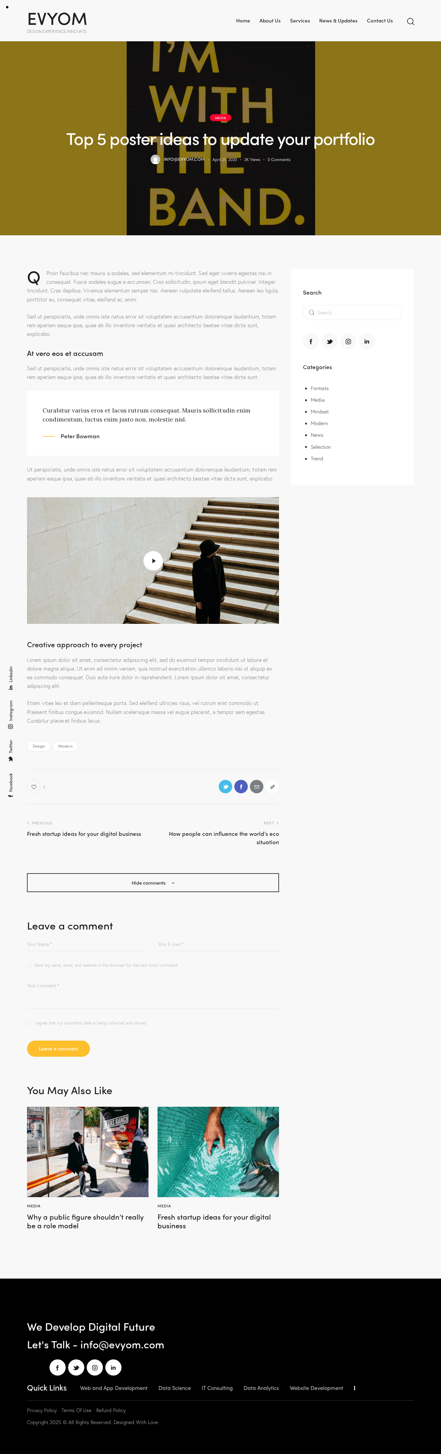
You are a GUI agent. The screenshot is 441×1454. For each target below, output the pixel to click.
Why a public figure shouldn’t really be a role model (85, 1221)
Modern (65, 746)
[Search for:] (352, 312)
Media (220, 117)
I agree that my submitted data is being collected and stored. (90, 1023)
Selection (321, 446)
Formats (320, 388)
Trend (317, 458)
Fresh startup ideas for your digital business (214, 1221)
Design (39, 746)
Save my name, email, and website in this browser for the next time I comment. (106, 965)
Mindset (320, 411)
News (317, 435)
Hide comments (149, 882)
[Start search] (410, 22)
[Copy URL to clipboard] (272, 786)
